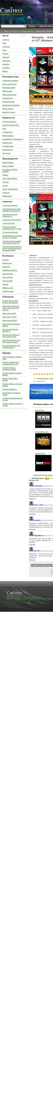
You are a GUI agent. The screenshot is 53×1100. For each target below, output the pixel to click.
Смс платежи (7, 277)
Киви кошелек (7, 274)
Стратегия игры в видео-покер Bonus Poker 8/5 (11, 242)
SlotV (4, 43)
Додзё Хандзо (7, 109)
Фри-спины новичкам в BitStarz (11, 325)
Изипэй (5, 284)
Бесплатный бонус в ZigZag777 (10, 330)
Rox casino (6, 61)
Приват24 (6, 267)
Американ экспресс (9, 270)
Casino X (5, 40)
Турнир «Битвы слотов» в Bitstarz (12, 374)
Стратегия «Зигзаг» (10, 205)
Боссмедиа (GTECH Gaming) (10, 170)
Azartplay (5, 64)
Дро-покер (6, 153)
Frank (4, 50)
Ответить (32, 498)
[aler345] (31, 551)
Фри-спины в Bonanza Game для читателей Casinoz (10, 308)
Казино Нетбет (40, 453)
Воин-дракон (7, 91)
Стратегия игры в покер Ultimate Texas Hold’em (11, 210)
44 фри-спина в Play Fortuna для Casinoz (10, 302)
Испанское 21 (7, 150)
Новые (42, 600)
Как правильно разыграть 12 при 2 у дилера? (12, 237)
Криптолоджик (8, 166)
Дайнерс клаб (7, 288)
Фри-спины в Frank (9, 320)
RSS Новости (35, 602)
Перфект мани (8, 291)
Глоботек (6, 193)
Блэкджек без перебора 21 (12, 139)
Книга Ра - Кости (8, 112)
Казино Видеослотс (42, 432)
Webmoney (34, 600)
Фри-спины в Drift (9, 313)
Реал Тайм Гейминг (9, 179)
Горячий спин (7, 98)
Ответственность (23, 602)
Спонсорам (11, 602)
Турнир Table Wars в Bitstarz (10, 379)
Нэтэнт (5, 186)
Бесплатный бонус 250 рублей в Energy (11, 346)
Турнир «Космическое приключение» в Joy (10, 363)
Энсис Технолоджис (10, 189)
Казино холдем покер (10, 125)
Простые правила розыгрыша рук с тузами (11, 228)
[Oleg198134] (31, 535)
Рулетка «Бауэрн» (9, 122)
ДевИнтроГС (7, 196)
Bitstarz (5, 71)
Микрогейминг (7, 163)
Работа (44, 602)
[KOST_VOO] (31, 505)
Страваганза (7, 132)
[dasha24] (31, 520)
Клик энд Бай (7, 281)
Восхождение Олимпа (10, 105)
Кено (4, 129)
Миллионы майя (8, 88)
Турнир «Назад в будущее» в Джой (9, 369)
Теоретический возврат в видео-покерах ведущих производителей (12, 248)
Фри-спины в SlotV (9, 317)
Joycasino (6, 47)
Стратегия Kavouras (10, 232)
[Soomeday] (31, 486)
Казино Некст (39, 410)
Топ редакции (23, 600)
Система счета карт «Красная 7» (10, 215)
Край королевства (9, 95)
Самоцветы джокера (10, 81)
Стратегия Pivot (8, 223)
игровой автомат (43, 378)
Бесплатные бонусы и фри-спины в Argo (11, 336)
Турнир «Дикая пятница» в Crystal (12, 405)
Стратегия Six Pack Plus (11, 220)
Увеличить (34, 195)
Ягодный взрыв (8, 102)
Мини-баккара (7, 136)
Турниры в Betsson (9, 389)
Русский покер (7, 146)
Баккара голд (7, 143)
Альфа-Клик (7, 263)
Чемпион (5, 57)
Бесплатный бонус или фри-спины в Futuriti (11, 341)
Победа (5, 54)
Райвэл (5, 175)
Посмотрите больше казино (42, 475)
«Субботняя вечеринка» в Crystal (12, 399)
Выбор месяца (12, 600)
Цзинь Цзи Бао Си (9, 84)
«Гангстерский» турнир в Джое (12, 358)
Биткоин (5, 260)
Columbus (6, 68)
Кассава (5, 182)
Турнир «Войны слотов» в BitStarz (12, 385)
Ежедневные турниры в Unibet (11, 394)
